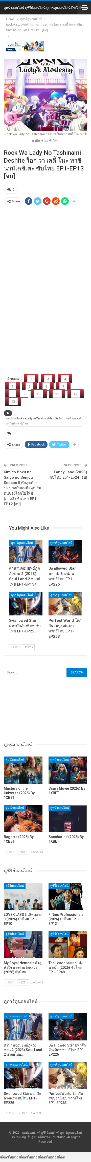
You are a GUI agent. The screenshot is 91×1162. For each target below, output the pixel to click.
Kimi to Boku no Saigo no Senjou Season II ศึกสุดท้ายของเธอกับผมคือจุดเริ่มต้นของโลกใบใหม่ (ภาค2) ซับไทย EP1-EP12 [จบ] (22, 488)
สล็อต (61, 1157)
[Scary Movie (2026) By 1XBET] (68, 770)
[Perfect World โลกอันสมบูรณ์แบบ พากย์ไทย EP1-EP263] (65, 603)
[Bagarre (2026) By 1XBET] (23, 818)
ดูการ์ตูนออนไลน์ (22, 543)
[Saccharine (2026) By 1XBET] (68, 818)
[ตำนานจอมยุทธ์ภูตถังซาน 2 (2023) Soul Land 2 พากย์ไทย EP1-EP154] (25, 551)
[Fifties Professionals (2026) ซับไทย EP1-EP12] (68, 896)
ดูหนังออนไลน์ (15, 759)
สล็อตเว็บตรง (9, 1157)
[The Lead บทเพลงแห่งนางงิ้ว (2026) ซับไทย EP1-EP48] (68, 944)
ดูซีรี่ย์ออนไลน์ (15, 885)
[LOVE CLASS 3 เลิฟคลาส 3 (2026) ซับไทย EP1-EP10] (23, 896)
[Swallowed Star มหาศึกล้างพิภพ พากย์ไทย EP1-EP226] (65, 551)
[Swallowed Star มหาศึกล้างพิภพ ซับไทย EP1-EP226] (25, 603)
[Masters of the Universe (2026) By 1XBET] (23, 770)
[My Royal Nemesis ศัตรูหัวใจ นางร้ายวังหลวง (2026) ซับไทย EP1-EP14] (23, 944)
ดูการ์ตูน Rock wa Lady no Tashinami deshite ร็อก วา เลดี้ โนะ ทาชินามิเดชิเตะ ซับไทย (44, 421)
